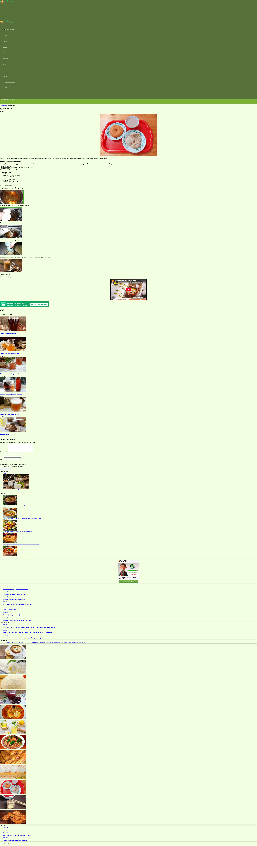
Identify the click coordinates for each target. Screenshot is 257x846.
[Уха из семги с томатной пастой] (13, 719)
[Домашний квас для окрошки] (13, 351)
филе (82, 642)
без (3, 642)
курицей (34, 642)
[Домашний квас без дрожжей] (13, 411)
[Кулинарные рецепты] (7, 3)
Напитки (5, 70)
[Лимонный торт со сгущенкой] (13, 779)
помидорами (60, 642)
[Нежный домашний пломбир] (13, 674)
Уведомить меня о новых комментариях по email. (14, 464)
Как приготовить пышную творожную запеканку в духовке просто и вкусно (21, 544)
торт (80, 642)
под (57, 642)
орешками (48, 642)
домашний (17, 642)
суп (74, 642)
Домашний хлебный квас (8, 333)
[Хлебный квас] (13, 431)
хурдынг (2, 309)
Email (1, 456)
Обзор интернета (9, 87)
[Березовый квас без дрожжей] (13, 371)
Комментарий (3, 451)
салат (65, 642)
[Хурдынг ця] (13, 794)
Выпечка (5, 58)
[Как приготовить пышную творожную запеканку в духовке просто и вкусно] (10, 542)
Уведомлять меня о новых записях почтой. (12, 466)
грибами (9, 642)
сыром (77, 642)
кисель (31, 642)
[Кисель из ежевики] (13, 704)
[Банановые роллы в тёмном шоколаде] (13, 809)
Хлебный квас (4, 434)
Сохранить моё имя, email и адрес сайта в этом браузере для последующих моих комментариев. (26, 461)
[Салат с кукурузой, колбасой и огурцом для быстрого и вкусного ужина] (10, 530)
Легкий (1, 642)
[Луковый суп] (13, 659)
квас (28, 642)
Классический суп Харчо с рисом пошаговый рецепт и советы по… (19, 505)
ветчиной (5, 642)
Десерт (5, 64)
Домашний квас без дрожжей (9, 414)
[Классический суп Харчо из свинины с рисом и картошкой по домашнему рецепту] (10, 555)
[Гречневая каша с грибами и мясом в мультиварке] (13, 749)
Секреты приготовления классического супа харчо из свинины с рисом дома (22, 518)
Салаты (5, 47)
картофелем (25, 642)
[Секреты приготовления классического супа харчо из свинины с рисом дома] (10, 517)
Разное (5, 76)
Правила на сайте (9, 29)
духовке (21, 642)
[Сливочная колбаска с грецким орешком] (13, 824)
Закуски (5, 52)
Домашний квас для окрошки (9, 353)
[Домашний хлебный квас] (13, 330)
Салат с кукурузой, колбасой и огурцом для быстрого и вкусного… (19, 531)
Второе (5, 41)
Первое (5, 35)
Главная (2, 105)
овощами (44, 642)
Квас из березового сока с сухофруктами (13, 489)
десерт (13, 642)
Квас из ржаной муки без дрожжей (11, 394)
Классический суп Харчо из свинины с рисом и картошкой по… (18, 556)
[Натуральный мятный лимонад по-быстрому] (13, 734)
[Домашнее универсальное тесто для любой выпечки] (13, 689)
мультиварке (39, 642)
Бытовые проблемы (10, 82)
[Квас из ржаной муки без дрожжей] (13, 391)
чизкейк (85, 642)
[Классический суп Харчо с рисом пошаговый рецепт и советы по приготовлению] (10, 504)
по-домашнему (53, 642)
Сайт (1, 459)
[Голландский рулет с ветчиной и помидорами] (13, 764)
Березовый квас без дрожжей (9, 374)
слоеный (71, 642)
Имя (1, 454)
